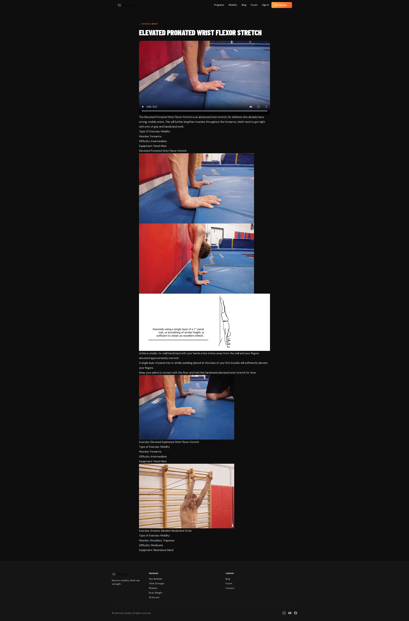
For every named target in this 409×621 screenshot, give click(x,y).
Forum (254, 5)
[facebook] (295, 613)
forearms (230, 122)
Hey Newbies (155, 578)
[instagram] (284, 613)
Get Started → (282, 5)
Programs (219, 5)
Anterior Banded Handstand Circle (171, 530)
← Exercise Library (148, 24)
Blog (244, 5)
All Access (154, 597)
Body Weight (155, 592)
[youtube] (289, 613)
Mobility (233, 5)
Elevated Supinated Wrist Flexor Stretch (174, 442)
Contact (230, 588)
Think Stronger (156, 583)
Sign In (265, 5)
